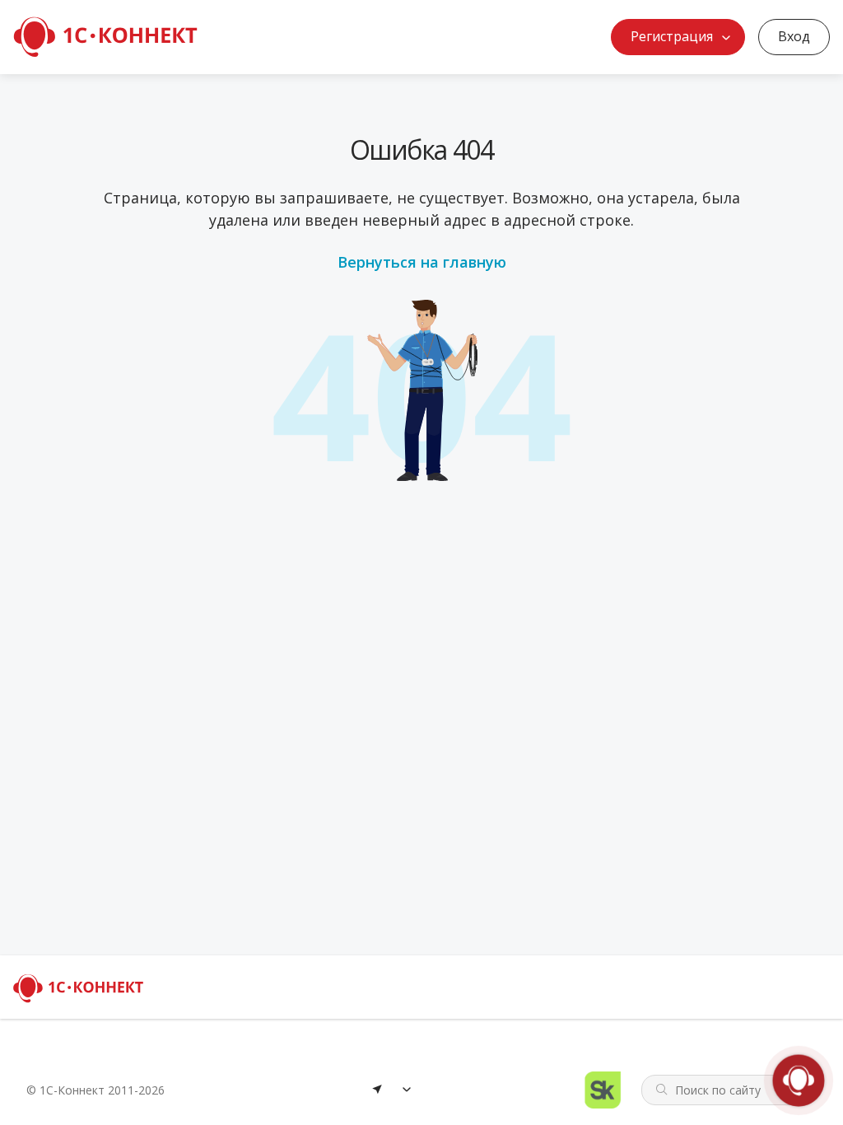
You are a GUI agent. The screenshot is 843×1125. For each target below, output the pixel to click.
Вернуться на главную (422, 262)
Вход (794, 36)
